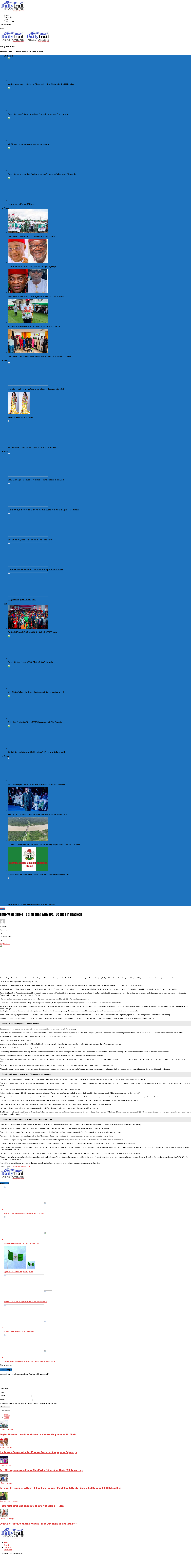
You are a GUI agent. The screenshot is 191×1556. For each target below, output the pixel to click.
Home (6, 19)
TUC (29, 1167)
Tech (5, 604)
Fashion (6, 360)
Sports (6, 451)
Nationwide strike (19, 1167)
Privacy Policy (9, 21)
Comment (4, 1389)
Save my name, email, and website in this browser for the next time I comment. (29, 1403)
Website (3, 1399)
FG (12, 1167)
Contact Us (8, 17)
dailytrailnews (5, 944)
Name (2, 1392)
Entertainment (8, 56)
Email (2, 1396)
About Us (7, 15)
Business (6, 756)
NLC (26, 1167)
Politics (6, 208)
